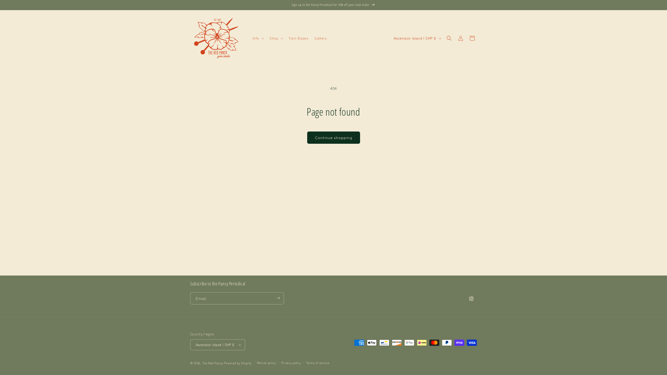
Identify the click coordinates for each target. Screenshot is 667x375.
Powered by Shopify (238, 363)
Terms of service (317, 363)
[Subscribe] (278, 298)
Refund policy (266, 363)
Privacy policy (291, 363)
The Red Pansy (212, 363)
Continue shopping (333, 137)
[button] (258, 38)
